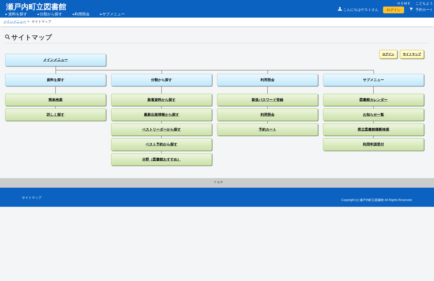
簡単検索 (55, 100)
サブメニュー (113, 14)
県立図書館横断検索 (373, 129)
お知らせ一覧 (373, 114)
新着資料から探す (161, 100)
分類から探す (51, 14)
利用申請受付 (373, 144)
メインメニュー (14, 21)
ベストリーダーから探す (161, 129)
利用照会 (82, 14)
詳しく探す (55, 114)
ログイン (394, 10)
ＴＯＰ (218, 182)
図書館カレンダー (373, 100)
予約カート (423, 10)
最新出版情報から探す (161, 114)
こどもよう (424, 3)
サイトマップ (412, 54)
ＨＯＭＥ (404, 3)
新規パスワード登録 (267, 100)
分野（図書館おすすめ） (161, 159)
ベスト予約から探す (161, 144)
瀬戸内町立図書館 (36, 7)
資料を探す (17, 14)
